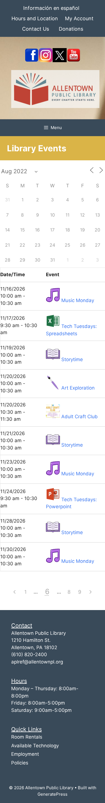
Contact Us (35, 29)
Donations (71, 29)
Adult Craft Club (79, 416)
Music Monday (77, 300)
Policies (19, 763)
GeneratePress (52, 794)
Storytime (72, 359)
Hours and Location (34, 18)
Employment (25, 754)
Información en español (51, 8)
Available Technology (35, 745)
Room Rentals (26, 737)
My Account (79, 18)
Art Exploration (78, 388)
